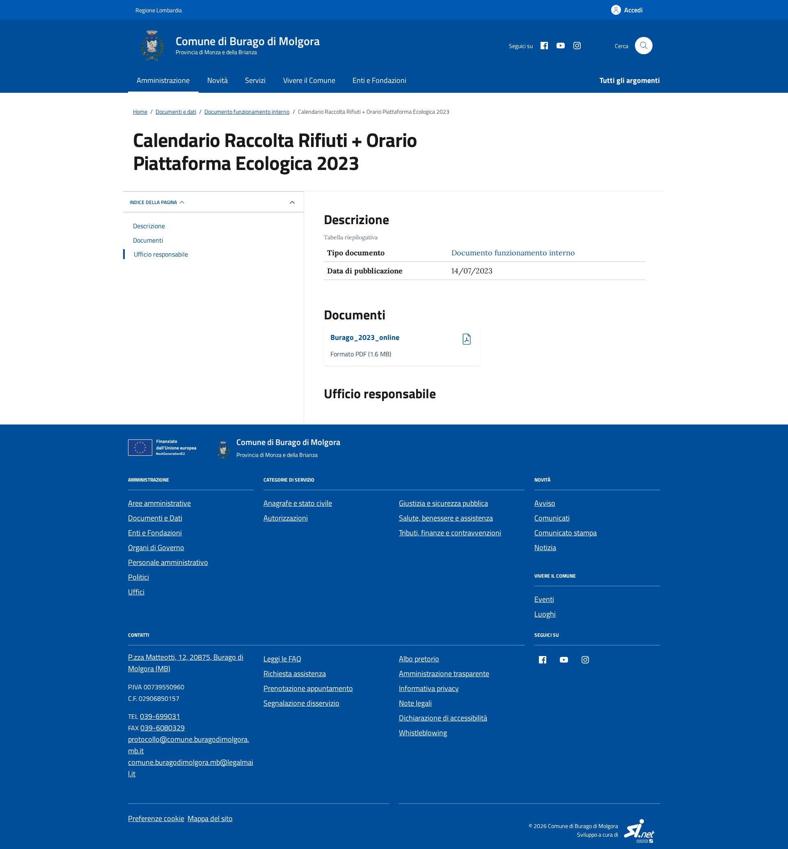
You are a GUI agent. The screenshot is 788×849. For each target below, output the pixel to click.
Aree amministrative (159, 503)
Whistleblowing (423, 732)
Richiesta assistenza (294, 673)
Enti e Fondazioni (379, 80)
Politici (138, 577)
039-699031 (160, 716)
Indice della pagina (153, 202)
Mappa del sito (210, 818)
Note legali (415, 703)
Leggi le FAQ (282, 658)
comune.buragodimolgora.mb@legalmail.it (190, 768)
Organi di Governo (156, 547)
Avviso (544, 503)
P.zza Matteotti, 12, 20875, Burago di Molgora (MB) (185, 663)
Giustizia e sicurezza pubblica (443, 503)
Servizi (255, 80)
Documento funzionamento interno (513, 252)
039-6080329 (162, 727)
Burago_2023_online (364, 338)
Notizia (545, 547)
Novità (217, 80)
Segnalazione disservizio (301, 703)
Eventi (544, 599)
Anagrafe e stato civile (297, 503)
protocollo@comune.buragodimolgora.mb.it (188, 745)
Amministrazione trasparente (444, 673)
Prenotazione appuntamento (308, 688)
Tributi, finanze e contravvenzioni (450, 532)
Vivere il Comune (309, 80)
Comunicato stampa (565, 532)
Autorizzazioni (285, 517)
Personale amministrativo (168, 562)
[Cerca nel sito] (644, 46)
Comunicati (552, 517)
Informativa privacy (429, 688)
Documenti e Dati (155, 517)
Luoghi (545, 614)
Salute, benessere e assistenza (446, 517)
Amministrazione (163, 80)
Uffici (136, 591)
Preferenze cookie (156, 818)
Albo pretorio (419, 658)
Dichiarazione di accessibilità (443, 717)
